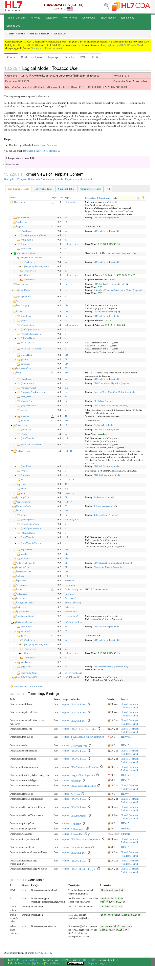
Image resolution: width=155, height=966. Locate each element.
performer (22, 585)
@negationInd (24, 296)
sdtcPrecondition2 (25, 616)
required (114, 217)
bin (66, 388)
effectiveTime (23, 451)
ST (66, 368)
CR (66, 359)
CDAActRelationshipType (106, 666)
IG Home (35, 17)
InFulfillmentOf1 (73, 677)
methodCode (23, 567)
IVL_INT (69, 502)
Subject (68, 576)
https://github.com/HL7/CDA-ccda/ (119, 45)
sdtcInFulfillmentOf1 (27, 677)
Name (13, 197)
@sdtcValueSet (27, 342)
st (65, 235)
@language (26, 396)
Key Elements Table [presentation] (18, 189)
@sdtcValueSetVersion (31, 348)
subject (20, 576)
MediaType (99, 401)
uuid (71, 244)
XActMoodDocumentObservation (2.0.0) (113, 290)
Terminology (127, 17)
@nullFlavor (23, 217)
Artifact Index (107, 17)
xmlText (24, 410)
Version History (53, 963)
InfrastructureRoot (73, 622)
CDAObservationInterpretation (108, 563)
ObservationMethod (103, 567)
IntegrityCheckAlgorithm (83, 775)
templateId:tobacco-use (31, 257)
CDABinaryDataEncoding (106, 405)
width (23, 488)
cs (66, 217)
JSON (95, 57)
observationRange (29, 673)
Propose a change (96, 963)
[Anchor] (81, 68)
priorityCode (23, 497)
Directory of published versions (45, 48)
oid (66, 244)
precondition (23, 611)
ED (66, 355)
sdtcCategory (23, 305)
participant (22, 598)
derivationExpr (24, 368)
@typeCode (26, 666)
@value (24, 471)
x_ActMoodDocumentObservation (87, 736)
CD (66, 305)
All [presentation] (108, 189)
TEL (67, 416)
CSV (37, 952)
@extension (26, 248)
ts (65, 471)
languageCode (24, 506)
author (20, 589)
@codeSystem (27, 325)
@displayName (28, 338)
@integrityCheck (28, 388)
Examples (69, 57)
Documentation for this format (27, 686)
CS (66, 222)
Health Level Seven (30, 960)
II (65, 226)
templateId (25, 662)
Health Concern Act (49, 145)
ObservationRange (73, 673)
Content (11, 57)
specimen (21, 580)
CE (66, 497)
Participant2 (70, 598)
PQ (66, 488)
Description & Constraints (97, 198)
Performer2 (70, 585)
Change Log (13, 25)
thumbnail (25, 420)
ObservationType (102, 311)
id (18, 301)
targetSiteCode (24, 571)
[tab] (18, 189)
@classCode (22, 284)
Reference (69, 607)
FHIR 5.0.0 (87, 960)
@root (23, 244)
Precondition (71, 611)
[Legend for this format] (143, 197)
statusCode (22, 425)
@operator (25, 475)
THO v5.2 (126, 736)
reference (25, 416)
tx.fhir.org (125, 833)
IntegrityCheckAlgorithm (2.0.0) (109, 392)
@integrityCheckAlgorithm (33, 392)
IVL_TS (68, 451)
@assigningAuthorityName (33, 235)
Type (67, 197)
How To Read (70, 17)
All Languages (78, 829)
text (19, 372)
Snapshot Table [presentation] (66, 189)
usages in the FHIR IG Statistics (41, 150)
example (115, 311)
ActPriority (99, 497)
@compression (27, 383)
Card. (60, 197)
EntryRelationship (73, 602)
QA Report (38, 963)
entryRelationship (25, 602)
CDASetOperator (102, 475)
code (19, 311)
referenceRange (24, 622)
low (22, 479)
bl (66, 239)
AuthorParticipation (74, 589)
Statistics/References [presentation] (90, 189)
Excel (46, 952)
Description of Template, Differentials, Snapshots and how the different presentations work (47, 179)
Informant (69, 594)
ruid (76, 244)
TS (66, 484)
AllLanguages (100, 506)
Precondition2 (71, 616)
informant (22, 594)
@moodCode (23, 290)
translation (25, 364)
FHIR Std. (126, 828)
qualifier (24, 359)
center (23, 484)
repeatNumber (24, 502)
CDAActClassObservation (106, 284)
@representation (28, 405)
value (19, 510)
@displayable (27, 239)
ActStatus (98, 425)
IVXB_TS (69, 479)
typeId (20, 226)
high (23, 493)
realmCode (22, 222)
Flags (53, 197)
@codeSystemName (30, 329)
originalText (26, 355)
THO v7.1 (126, 745)
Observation (19, 202)
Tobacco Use (100, 515)
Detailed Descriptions (31, 57)
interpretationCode (26, 563)
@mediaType (27, 401)
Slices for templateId (26, 253)
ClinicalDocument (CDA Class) (118, 211)
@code (24, 320)
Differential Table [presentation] (43, 189)
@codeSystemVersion (31, 334)
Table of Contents (16, 17)
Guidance (50, 17)
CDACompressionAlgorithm (107, 383)
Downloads (88, 17)
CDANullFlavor (101, 217)
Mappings (53, 57)
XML (83, 57)
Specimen (69, 580)
